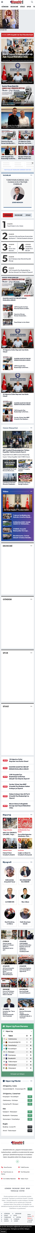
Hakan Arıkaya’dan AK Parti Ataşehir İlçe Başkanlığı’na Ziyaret (19, 796)
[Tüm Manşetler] (31, 428)
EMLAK (22, 1009)
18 (28, 60)
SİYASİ (22, 7)
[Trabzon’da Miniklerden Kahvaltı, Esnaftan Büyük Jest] (7, 516)
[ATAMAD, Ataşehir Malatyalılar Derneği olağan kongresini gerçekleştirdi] (7, 530)
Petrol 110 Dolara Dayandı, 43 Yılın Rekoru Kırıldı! (8, 993)
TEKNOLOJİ (14, 1191)
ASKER (16, 1221)
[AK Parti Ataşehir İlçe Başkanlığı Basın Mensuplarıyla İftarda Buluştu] (9, 959)
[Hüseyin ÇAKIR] (18, 193)
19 (30, 60)
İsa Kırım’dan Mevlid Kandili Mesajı (12, 249)
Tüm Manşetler (25, 1172)
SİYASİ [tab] (28, 215)
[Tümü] (31, 815)
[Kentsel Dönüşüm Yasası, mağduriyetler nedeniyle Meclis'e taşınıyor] (26, 1002)
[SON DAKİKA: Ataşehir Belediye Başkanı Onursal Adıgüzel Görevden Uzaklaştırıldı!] (26, 935)
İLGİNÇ (6, 1219)
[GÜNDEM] (31, 599)
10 (16, 60)
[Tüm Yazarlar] (31, 175)
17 (27, 60)
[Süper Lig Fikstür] (31, 1081)
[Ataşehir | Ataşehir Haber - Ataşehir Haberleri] (17, 2)
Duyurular (24, 989)
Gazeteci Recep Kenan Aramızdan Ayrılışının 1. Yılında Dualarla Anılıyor (21, 237)
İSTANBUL (6, 1009)
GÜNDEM (4, 7)
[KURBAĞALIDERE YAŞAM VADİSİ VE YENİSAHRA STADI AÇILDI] (7, 523)
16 (25, 60)
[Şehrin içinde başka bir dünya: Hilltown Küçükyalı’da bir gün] (9, 935)
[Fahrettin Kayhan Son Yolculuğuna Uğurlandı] (26, 959)
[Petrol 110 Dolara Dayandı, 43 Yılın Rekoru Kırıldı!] (9, 982)
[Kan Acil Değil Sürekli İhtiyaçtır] (26, 982)
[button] (4, 50)
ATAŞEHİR (10, 223)
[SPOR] (31, 653)
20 (31, 60)
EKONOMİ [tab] (18, 215)
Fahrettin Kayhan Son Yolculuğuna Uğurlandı (25, 970)
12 (19, 60)
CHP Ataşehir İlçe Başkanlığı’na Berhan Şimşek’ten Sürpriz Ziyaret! (21, 271)
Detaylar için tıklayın (17, 1074)
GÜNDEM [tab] (7, 215)
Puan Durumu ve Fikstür (7, 1173)
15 (24, 60)
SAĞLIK (6, 1221)
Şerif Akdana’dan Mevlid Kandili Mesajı (20, 260)
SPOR (29, 7)
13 (21, 60)
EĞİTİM (21, 1191)
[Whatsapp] (17, 1161)
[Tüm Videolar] (31, 491)
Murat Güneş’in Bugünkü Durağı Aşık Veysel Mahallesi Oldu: (19, 806)
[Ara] (32, 2)
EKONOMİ (14, 7)
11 (18, 60)
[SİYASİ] (31, 706)
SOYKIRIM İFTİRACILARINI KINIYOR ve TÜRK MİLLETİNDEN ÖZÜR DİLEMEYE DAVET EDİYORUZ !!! (17, 182)
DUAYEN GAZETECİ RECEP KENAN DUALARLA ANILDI (29, 249)
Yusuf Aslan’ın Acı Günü (15, 226)
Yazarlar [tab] (7, 175)
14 (22, 60)
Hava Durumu (8, 1167)
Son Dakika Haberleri (9, 1178)
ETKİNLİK (6, 941)
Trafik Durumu (25, 1167)
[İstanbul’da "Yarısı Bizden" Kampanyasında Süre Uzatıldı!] (9, 1002)
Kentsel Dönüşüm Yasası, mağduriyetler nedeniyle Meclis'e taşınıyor (26, 1014)
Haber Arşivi (24, 1178)
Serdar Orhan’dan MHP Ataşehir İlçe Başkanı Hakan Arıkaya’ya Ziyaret (19, 786)
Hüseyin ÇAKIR (17, 202)
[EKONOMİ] (31, 546)
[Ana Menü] (2, 2)
